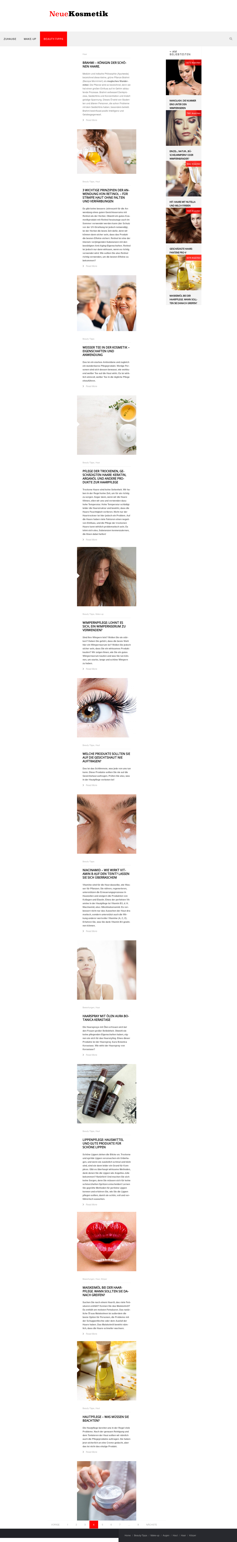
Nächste (151, 1524)
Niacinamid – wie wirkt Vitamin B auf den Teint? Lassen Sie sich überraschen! (106, 874)
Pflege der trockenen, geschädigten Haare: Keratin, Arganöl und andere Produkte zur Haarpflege (104, 476)
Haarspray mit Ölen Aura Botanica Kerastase (106, 1018)
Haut (175, 1535)
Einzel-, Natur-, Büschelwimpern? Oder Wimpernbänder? (181, 155)
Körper (192, 1535)
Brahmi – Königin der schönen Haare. (104, 64)
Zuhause (10, 39)
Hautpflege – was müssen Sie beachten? (106, 1419)
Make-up (30, 39)
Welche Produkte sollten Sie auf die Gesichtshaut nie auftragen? (106, 757)
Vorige (55, 1524)
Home (128, 1535)
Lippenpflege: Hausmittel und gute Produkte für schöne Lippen (103, 1143)
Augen (166, 1535)
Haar (183, 1535)
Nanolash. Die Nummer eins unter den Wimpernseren (183, 104)
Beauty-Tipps (53, 39)
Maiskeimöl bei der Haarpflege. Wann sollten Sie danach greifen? (106, 1291)
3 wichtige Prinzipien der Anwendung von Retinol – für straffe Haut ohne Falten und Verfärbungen (106, 195)
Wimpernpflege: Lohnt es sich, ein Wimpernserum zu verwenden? (104, 626)
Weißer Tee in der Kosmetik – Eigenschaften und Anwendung (106, 351)
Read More (90, 119)
